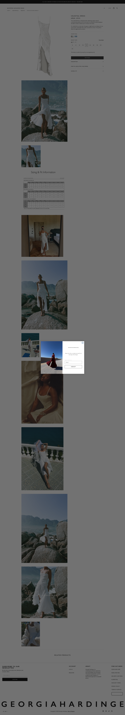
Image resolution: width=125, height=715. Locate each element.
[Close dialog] (82, 343)
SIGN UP (73, 366)
